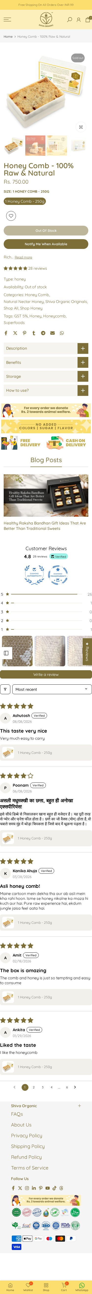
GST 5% (21, 315)
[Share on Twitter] (15, 333)
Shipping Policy (28, 1146)
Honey (35, 315)
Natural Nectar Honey (24, 301)
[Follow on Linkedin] (34, 1187)
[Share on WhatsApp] (62, 333)
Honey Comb (37, 294)
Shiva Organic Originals (66, 301)
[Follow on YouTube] (47, 1187)
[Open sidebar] (6, 653)
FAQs (17, 1114)
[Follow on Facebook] (13, 1187)
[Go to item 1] (17, 651)
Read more (23, 257)
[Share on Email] (52, 333)
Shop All (11, 308)
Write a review (46, 674)
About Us (21, 1125)
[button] (16, 268)
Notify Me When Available (46, 244)
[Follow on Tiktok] (54, 1187)
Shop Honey (31, 308)
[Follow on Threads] (61, 1187)
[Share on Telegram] (43, 333)
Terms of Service (29, 1168)
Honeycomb (54, 315)
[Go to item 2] (50, 651)
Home (8, 36)
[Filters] (5, 689)
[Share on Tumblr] (34, 333)
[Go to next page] (76, 1087)
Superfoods (14, 322)
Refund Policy (26, 1157)
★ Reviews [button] (87, 651)
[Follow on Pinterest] (41, 1187)
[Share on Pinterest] (24, 333)
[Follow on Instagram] (27, 1187)
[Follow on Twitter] (20, 1187)
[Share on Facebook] (6, 333)
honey (20, 279)
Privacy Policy (26, 1135)
